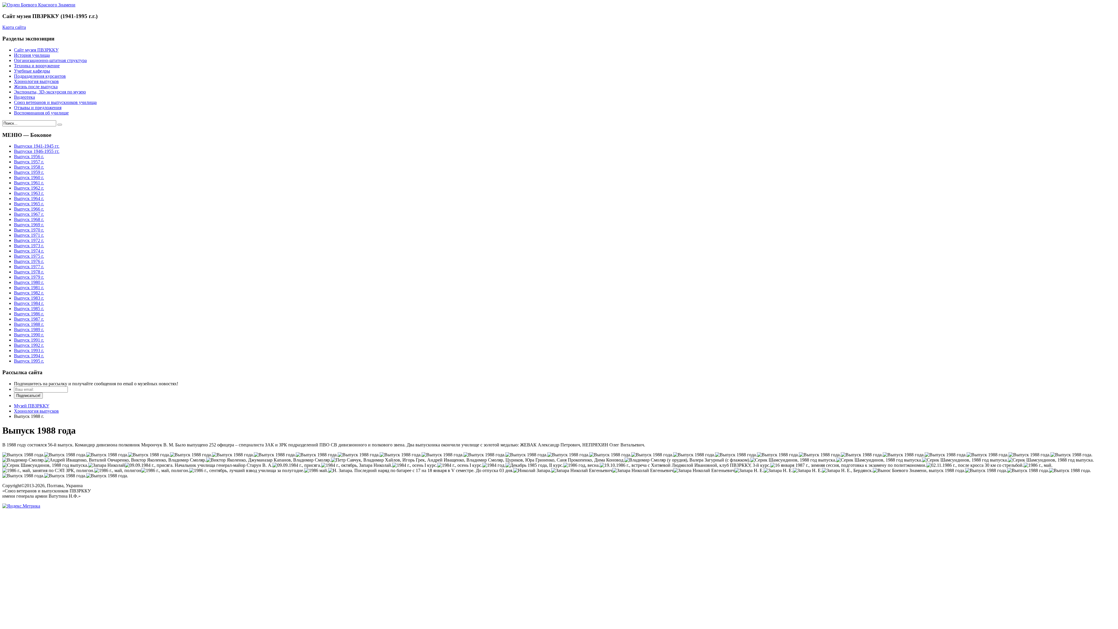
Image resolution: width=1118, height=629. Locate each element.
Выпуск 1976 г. (29, 261)
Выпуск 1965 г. (29, 203)
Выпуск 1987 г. (29, 319)
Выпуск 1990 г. (29, 334)
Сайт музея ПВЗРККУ (36, 49)
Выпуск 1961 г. (29, 182)
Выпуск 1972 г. (29, 240)
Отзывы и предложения (37, 107)
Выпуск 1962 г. (29, 187)
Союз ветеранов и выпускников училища (55, 102)
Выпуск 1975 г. (29, 256)
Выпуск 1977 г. (29, 266)
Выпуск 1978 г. (29, 271)
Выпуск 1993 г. (29, 350)
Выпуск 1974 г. (29, 250)
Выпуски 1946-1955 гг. (36, 151)
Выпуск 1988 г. (29, 324)
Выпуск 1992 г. (29, 345)
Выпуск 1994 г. (29, 355)
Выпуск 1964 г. (29, 198)
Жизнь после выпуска (36, 86)
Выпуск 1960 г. (29, 177)
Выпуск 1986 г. (29, 313)
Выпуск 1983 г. (29, 298)
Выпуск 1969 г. (29, 224)
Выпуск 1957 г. (29, 161)
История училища (32, 55)
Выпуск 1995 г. (29, 360)
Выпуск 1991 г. (29, 340)
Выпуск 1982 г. (29, 292)
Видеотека (24, 97)
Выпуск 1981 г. (29, 287)
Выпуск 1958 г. (29, 167)
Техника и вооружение (37, 65)
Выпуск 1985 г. (29, 308)
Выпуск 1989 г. (29, 329)
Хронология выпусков (36, 81)
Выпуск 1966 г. (29, 208)
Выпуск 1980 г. (29, 282)
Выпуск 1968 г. (29, 219)
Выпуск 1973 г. (29, 245)
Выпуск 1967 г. (29, 214)
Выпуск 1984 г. (29, 303)
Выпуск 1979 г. (29, 277)
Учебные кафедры (32, 70)
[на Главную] (38, 4)
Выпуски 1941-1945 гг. (36, 146)
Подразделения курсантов (40, 76)
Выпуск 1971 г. (29, 235)
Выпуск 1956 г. (29, 156)
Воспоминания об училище (41, 112)
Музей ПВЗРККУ (31, 405)
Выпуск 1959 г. (29, 172)
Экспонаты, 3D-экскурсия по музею (50, 91)
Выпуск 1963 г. (29, 193)
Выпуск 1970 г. (29, 229)
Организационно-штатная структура (50, 60)
